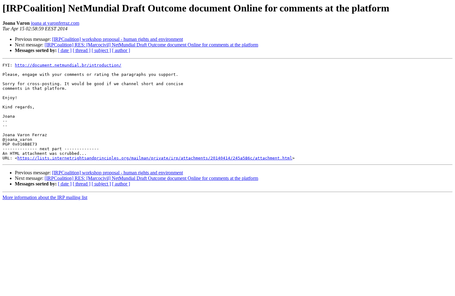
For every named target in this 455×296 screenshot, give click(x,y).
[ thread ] (81, 50)
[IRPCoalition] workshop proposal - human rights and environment (117, 39)
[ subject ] (101, 50)
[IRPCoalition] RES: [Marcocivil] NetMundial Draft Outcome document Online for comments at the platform (151, 44)
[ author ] (121, 50)
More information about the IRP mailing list (44, 197)
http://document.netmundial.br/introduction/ (68, 65)
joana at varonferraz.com (55, 23)
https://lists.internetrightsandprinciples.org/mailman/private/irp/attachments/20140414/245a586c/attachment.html (154, 158)
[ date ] (65, 50)
